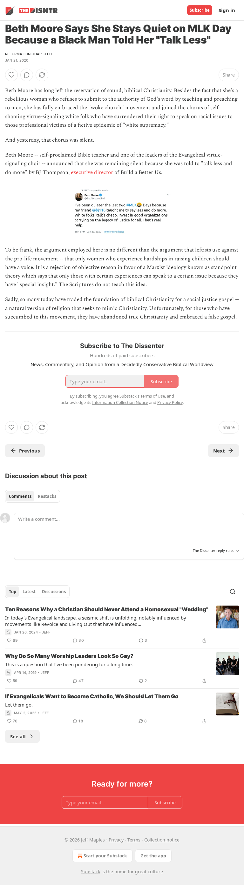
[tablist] (32, 496)
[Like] (11, 75)
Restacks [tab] (47, 496)
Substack (90, 871)
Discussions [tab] (54, 591)
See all (18, 736)
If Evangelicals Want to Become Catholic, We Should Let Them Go (92, 696)
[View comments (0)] (26, 75)
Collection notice (162, 840)
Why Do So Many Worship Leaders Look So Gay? (69, 656)
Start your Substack (105, 856)
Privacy (116, 840)
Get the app (153, 856)
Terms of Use (152, 396)
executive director (92, 172)
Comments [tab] (20, 496)
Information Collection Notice (120, 402)
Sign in (227, 10)
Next (219, 450)
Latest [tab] (29, 591)
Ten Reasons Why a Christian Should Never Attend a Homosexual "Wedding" (106, 609)
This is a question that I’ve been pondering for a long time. (69, 664)
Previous (29, 450)
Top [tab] (12, 591)
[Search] (232, 591)
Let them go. (19, 704)
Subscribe (200, 10)
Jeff (46, 632)
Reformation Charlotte (29, 54)
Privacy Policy (170, 402)
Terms (133, 840)
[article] (122, 625)
